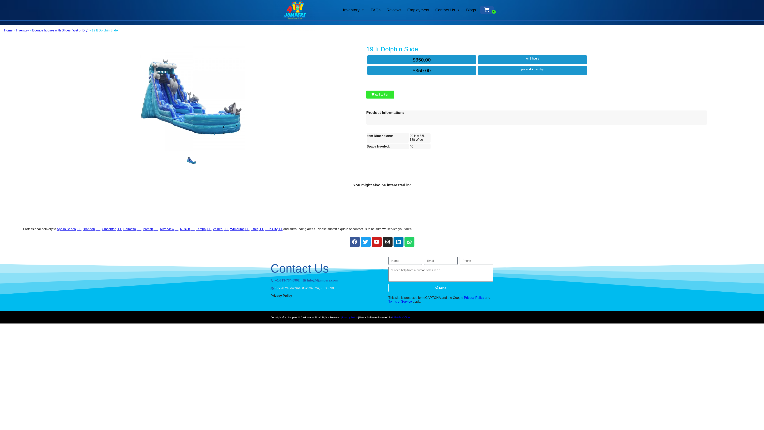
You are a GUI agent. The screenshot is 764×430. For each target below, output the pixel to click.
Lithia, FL (257, 229)
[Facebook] (355, 242)
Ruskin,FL (187, 229)
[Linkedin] (398, 242)
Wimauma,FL (239, 229)
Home (8, 30)
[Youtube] (377, 242)
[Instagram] (388, 242)
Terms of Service (400, 301)
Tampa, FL (203, 229)
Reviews (394, 10)
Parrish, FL (150, 229)
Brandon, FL (91, 229)
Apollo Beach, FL (69, 229)
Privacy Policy (281, 295)
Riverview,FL (169, 229)
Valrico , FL (221, 229)
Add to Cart (382, 94)
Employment (418, 10)
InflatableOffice (401, 317)
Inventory (351, 10)
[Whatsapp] (409, 242)
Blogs (471, 10)
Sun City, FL (274, 229)
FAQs (376, 10)
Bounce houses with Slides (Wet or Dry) (60, 30)
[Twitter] (366, 242)
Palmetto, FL (132, 229)
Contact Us (445, 10)
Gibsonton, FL (112, 229)
